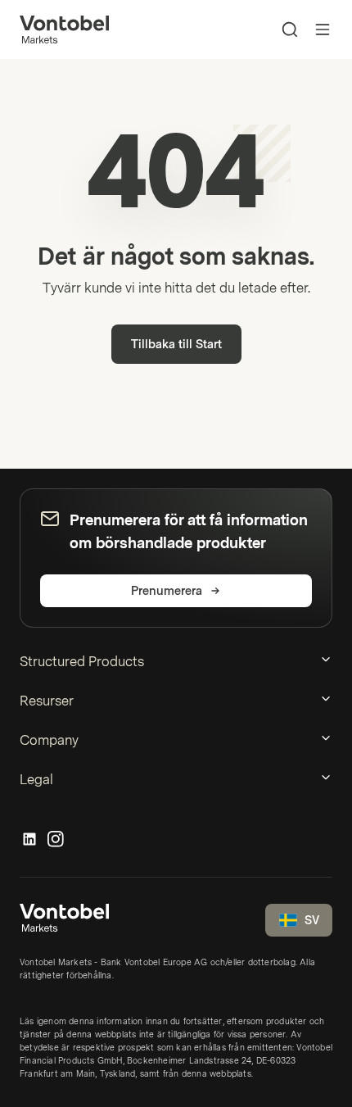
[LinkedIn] (29, 840)
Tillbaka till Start (176, 345)
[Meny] (322, 29)
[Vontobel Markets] (64, 29)
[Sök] (289, 29)
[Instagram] (55, 840)
